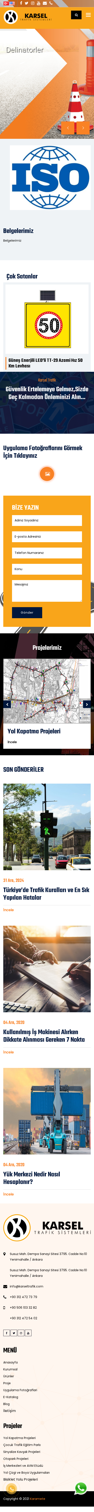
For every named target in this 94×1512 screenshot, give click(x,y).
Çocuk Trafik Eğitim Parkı (22, 1445)
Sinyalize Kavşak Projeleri (21, 1452)
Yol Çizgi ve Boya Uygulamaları (26, 1472)
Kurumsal (10, 1369)
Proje (7, 1383)
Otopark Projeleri (15, 1459)
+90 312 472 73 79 (23, 1297)
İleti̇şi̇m (9, 1410)
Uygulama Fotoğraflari (20, 1390)
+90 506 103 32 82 (23, 1307)
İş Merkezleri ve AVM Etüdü (23, 1465)
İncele (18, 75)
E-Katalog (10, 1397)
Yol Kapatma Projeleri (19, 1438)
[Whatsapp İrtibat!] (81, 1488)
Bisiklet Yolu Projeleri (20, 1479)
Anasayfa (10, 1362)
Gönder (27, 612)
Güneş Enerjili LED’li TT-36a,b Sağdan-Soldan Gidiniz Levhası (45, 363)
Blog (6, 1404)
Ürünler (8, 1376)
